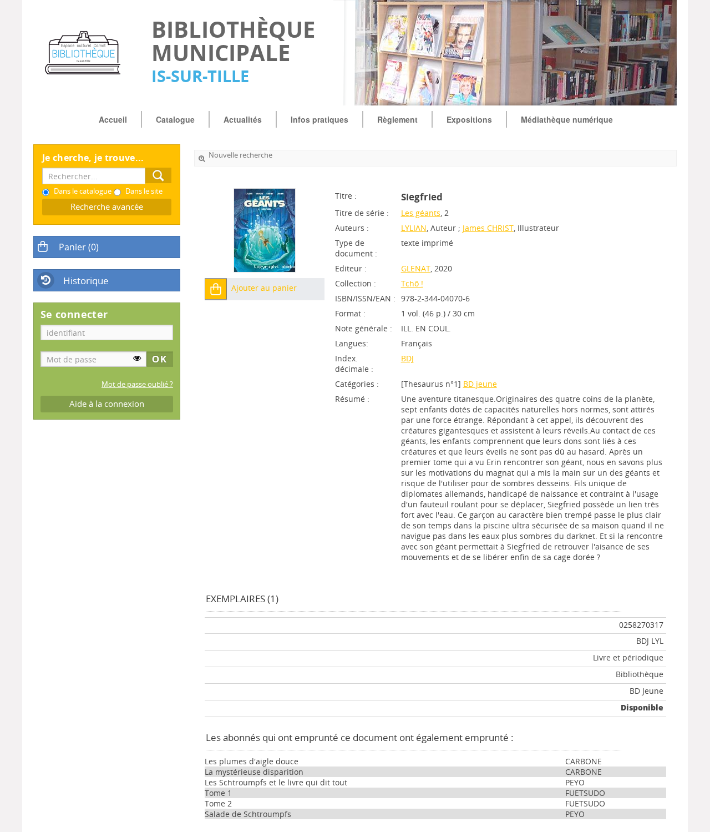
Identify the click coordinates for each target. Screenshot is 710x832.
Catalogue (175, 119)
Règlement (397, 119)
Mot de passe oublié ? (137, 384)
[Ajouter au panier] (216, 289)
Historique (86, 280)
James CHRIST (488, 228)
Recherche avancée (106, 207)
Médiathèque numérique (567, 119)
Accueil (113, 119)
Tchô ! (412, 283)
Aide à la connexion (106, 404)
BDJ (407, 358)
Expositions (469, 119)
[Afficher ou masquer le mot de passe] (137, 358)
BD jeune (480, 384)
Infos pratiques (319, 119)
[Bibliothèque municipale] (87, 53)
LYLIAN (414, 228)
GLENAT (415, 268)
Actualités (243, 119)
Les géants (420, 213)
